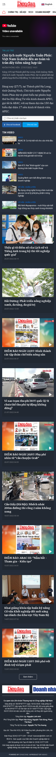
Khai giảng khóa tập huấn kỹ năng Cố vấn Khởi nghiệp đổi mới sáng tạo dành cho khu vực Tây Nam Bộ (27, 611)
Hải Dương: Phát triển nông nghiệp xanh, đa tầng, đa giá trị (27, 302)
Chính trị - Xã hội (17, 12)
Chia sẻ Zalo (32, 125)
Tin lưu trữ (8, 50)
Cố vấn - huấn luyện (27, 187)
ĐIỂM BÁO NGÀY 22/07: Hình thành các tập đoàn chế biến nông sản (27, 352)
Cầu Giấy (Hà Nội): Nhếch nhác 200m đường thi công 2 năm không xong (27, 508)
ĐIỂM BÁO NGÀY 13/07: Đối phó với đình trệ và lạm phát (27, 663)
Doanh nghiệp (42, 12)
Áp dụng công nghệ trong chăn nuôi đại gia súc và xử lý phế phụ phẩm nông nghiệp (35, 193)
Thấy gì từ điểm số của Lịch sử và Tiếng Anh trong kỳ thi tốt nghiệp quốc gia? (27, 251)
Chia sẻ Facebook (13, 125)
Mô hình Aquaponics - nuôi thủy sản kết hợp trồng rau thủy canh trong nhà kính (35, 206)
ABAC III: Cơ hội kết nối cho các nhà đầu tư (35, 142)
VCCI (30, 12)
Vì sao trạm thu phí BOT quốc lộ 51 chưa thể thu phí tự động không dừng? (26, 404)
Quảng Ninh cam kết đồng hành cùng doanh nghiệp (34, 179)
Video (20, 137)
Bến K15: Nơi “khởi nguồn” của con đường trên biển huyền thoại (33, 166)
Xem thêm (28, 677)
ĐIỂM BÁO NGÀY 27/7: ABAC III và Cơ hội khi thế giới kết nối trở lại (34, 154)
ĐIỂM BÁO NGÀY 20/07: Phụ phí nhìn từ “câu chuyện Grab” (25, 456)
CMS (23, 755)
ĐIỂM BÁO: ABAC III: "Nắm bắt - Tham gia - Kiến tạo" (25, 559)
